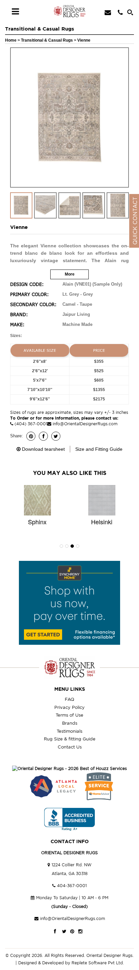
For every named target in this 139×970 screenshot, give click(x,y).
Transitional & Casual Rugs (47, 40)
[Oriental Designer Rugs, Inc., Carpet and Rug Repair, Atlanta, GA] (69, 819)
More (70, 274)
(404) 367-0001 (30, 424)
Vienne (83, 40)
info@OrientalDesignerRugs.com (85, 424)
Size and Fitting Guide (98, 449)
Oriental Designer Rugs (109, 955)
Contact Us (70, 746)
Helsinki (101, 521)
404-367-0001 (72, 885)
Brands (69, 723)
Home (11, 40)
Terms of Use (69, 715)
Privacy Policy (69, 707)
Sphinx (37, 521)
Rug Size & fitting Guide (69, 738)
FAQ (69, 699)
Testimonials (69, 731)
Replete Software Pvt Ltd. (98, 963)
